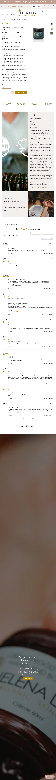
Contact (46, 14)
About (11, 11)
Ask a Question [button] (36, 233)
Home (3, 19)
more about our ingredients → (38, 187)
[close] (54, 2)
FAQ (42, 11)
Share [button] (10, 253)
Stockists (52, 11)
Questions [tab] (15, 235)
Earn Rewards (28, 678)
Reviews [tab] (6, 235)
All (7, 19)
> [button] (32, 418)
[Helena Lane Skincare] (28, 13)
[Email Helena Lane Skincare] (3, 6)
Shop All (4, 11)
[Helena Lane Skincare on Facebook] (6, 6)
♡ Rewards (12, 14)
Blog (46, 11)
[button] (50, 253)
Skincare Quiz (5, 14)
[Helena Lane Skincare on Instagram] (9, 6)
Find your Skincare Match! (17, 6)
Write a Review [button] (48, 233)
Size (3, 84)
